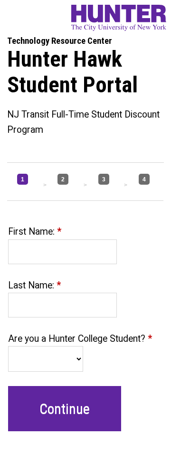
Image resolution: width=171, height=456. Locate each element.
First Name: (34, 231)
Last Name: (34, 285)
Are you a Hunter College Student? (80, 338)
